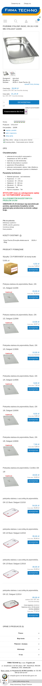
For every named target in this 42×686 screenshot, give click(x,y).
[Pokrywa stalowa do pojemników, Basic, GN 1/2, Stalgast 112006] (12, 329)
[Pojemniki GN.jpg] (12, 74)
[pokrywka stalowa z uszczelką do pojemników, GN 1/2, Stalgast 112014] (12, 604)
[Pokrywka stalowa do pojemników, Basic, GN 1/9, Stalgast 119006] (12, 451)
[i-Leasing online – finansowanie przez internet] (18, 142)
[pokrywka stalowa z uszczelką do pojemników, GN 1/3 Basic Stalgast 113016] (12, 574)
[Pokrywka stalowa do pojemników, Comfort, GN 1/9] (12, 482)
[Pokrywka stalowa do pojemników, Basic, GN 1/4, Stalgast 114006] (12, 390)
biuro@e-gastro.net (31, 675)
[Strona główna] (21, 11)
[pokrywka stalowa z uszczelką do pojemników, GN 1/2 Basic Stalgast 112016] (12, 543)
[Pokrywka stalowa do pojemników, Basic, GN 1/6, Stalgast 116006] (12, 420)
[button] (5, 21)
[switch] (5, 683)
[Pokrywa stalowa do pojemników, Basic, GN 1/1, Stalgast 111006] (12, 298)
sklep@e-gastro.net (16, 675)
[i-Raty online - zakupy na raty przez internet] (17, 140)
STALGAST (14, 125)
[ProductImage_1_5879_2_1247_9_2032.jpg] (6, 74)
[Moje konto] (26, 21)
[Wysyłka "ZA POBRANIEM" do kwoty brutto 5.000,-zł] (12, 269)
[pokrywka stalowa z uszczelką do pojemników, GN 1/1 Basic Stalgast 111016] (12, 512)
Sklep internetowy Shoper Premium (21, 684)
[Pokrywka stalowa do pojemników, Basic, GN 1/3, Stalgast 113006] (12, 359)
